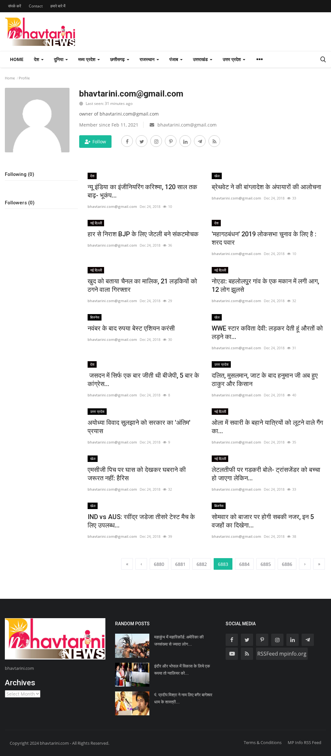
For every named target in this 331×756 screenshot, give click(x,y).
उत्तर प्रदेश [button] (232, 59)
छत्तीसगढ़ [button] (118, 59)
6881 (180, 564)
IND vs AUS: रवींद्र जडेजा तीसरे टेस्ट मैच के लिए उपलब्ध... (141, 521)
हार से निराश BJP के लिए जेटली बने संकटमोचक (143, 234)
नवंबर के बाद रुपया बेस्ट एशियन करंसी (131, 328)
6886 (287, 564)
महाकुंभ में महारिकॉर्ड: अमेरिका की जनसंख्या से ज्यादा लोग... (179, 641)
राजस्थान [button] (148, 59)
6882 (202, 564)
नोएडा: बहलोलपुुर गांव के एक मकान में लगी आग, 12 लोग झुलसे (265, 285)
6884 (244, 564)
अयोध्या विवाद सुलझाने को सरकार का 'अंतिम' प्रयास (139, 427)
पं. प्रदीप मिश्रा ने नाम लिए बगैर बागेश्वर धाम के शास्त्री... (183, 698)
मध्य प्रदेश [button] (87, 59)
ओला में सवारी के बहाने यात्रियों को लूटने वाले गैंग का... (267, 427)
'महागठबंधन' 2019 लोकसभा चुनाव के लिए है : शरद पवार (264, 238)
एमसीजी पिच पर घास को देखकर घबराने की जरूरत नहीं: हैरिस (137, 474)
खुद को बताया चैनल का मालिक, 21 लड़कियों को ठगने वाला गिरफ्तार (142, 285)
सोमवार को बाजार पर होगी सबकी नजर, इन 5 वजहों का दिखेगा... (263, 521)
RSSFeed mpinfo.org (281, 653)
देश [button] (37, 59)
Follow (99, 141)
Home (17, 59)
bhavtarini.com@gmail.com (112, 206)
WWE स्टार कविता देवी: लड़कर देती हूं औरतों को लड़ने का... (267, 332)
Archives (20, 682)
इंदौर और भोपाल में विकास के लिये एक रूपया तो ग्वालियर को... (182, 670)
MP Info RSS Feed (304, 742)
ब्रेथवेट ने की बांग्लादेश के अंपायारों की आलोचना (267, 187)
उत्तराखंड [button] (201, 59)
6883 (223, 564)
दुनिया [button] (59, 59)
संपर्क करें (14, 6)
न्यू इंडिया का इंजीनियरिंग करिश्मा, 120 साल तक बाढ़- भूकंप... (142, 191)
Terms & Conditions (263, 742)
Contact (36, 6)
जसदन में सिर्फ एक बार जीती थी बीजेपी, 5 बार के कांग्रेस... (143, 380)
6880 (159, 564)
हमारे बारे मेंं (57, 6)
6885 (266, 564)
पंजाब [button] (174, 59)
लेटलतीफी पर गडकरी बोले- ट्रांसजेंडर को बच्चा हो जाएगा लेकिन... (266, 474)
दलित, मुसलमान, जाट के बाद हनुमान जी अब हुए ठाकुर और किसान (265, 380)
